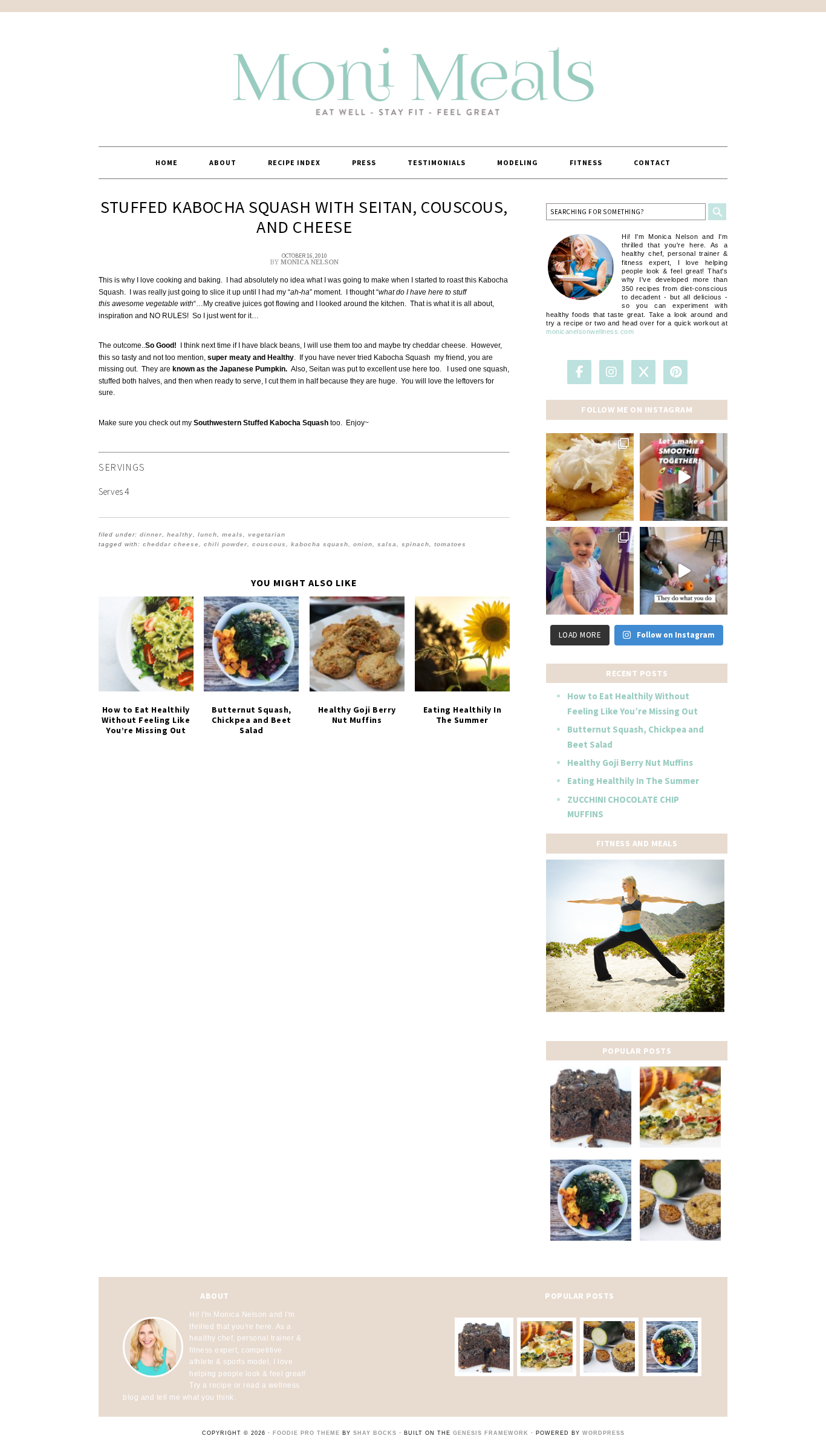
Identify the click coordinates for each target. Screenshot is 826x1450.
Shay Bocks (375, 1433)
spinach (415, 544)
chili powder (225, 544)
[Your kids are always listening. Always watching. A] (683, 571)
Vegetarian (266, 534)
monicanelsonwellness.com (590, 331)
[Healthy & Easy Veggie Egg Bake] (680, 1107)
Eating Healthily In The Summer (462, 714)
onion (362, 544)
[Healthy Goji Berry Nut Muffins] (357, 643)
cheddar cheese (171, 544)
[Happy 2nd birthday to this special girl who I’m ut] (590, 571)
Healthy (180, 534)
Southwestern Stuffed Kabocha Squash (261, 423)
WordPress (603, 1433)
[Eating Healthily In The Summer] (462, 643)
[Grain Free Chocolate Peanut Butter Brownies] (590, 1107)
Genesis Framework (490, 1433)
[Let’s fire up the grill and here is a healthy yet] (590, 477)
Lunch (207, 534)
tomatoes (450, 544)
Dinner (151, 534)
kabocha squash (319, 544)
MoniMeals (413, 73)
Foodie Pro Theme (306, 1433)
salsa (387, 544)
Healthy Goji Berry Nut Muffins (357, 714)
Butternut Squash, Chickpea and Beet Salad (251, 720)
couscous (269, 544)
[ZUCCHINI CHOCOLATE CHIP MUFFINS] (680, 1200)
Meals (232, 534)
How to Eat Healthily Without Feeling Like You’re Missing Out (146, 720)
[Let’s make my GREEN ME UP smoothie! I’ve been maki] (683, 477)
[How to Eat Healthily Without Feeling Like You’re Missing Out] (146, 643)
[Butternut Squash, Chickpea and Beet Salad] (251, 643)
